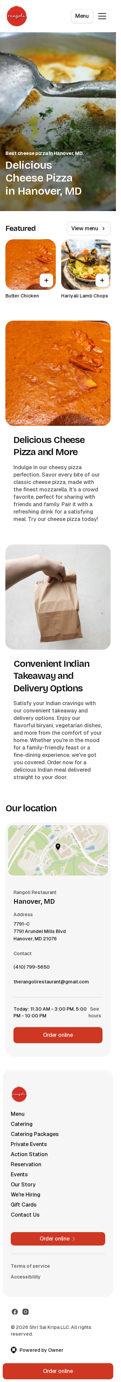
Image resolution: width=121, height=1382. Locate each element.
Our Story (23, 1184)
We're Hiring (25, 1194)
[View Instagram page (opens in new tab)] (26, 1312)
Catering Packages (35, 1134)
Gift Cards (24, 1204)
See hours (94, 1012)
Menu (82, 15)
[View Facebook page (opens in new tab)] (15, 1312)
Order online (58, 1035)
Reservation (26, 1164)
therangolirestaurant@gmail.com (51, 983)
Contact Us (25, 1214)
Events (19, 1174)
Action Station (29, 1154)
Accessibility (26, 1277)
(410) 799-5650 (31, 968)
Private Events (29, 1144)
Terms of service (30, 1266)
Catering (22, 1124)
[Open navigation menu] (102, 16)
